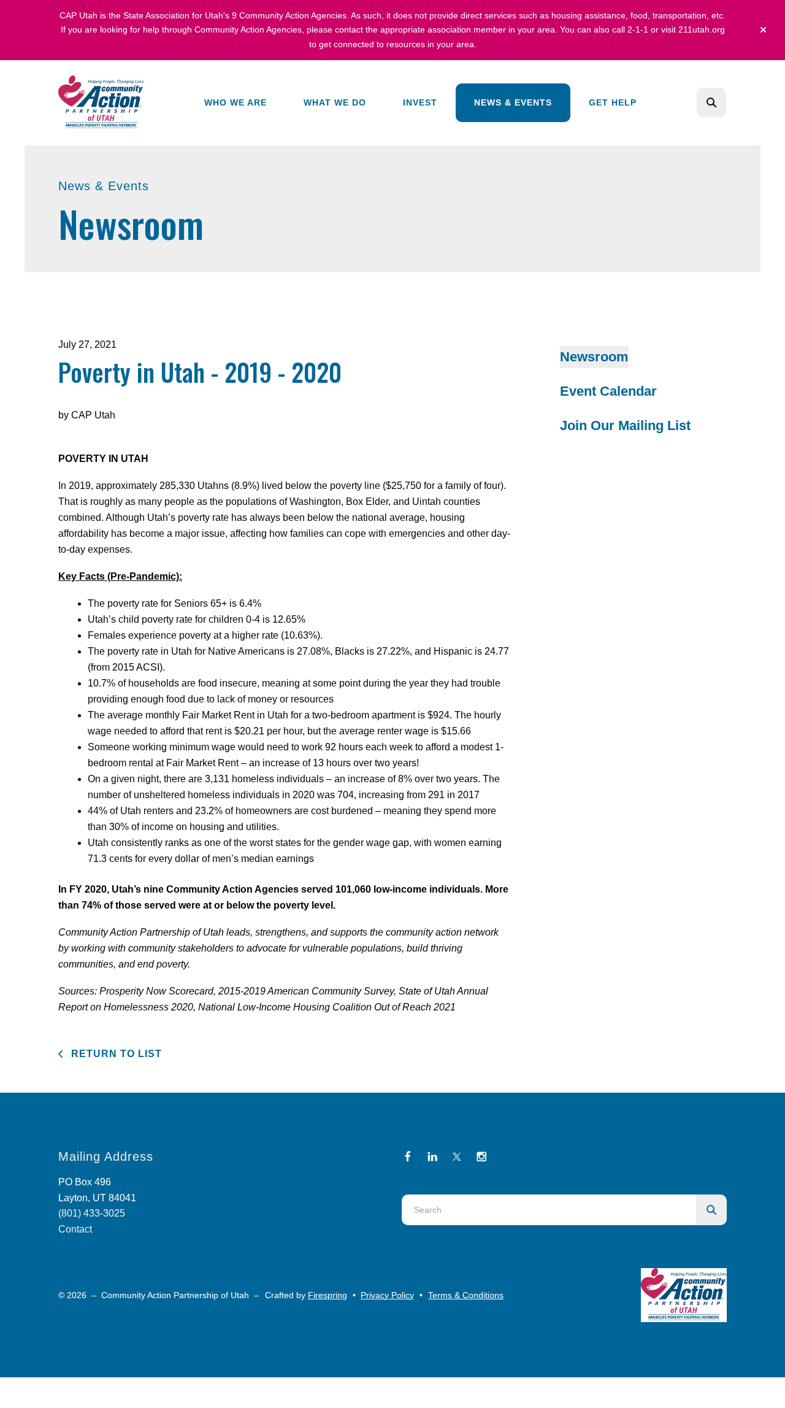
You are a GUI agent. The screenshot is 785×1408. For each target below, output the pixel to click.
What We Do (335, 102)
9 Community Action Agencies (289, 15)
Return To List (115, 1053)
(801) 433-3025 (91, 1213)
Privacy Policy (387, 1295)
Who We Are (235, 102)
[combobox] (728, 102)
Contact (75, 1229)
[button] (763, 30)
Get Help (613, 102)
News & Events (513, 102)
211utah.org (701, 29)
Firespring (327, 1295)
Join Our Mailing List (625, 425)
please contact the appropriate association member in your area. (432, 29)
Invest (420, 102)
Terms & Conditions (466, 1295)
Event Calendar (608, 391)
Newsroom (594, 356)
